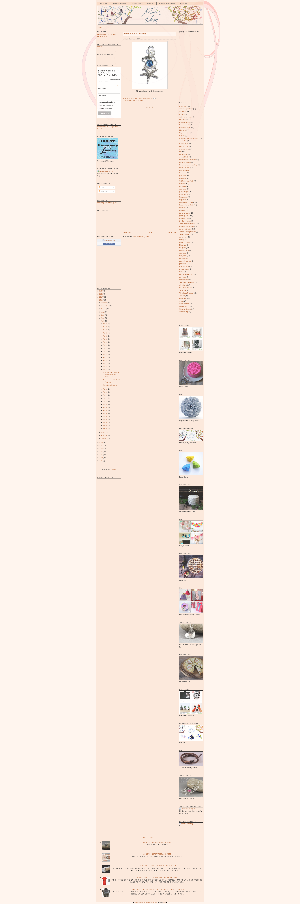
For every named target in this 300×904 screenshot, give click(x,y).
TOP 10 (182, 296)
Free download (184, 170)
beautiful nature (184, 122)
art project (182, 111)
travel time (182, 298)
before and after (184, 125)
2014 (101, 445)
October (104, 303)
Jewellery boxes (184, 213)
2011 (101, 455)
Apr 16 (105, 366)
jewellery (182, 210)
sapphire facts (184, 280)
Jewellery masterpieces (187, 224)
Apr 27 (105, 333)
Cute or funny (183, 146)
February (104, 435)
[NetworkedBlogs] (109, 240)
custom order (183, 143)
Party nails (183, 256)
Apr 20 (105, 354)
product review (184, 269)
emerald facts (184, 157)
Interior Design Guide (186, 205)
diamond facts (184, 149)
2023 (101, 291)
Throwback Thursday (186, 293)
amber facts (183, 106)
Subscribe (182, 290)
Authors (183, 3)
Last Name (102, 95)
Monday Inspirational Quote (157, 842)
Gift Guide (182, 178)
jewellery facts (184, 215)
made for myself (184, 242)
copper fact (183, 141)
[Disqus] (149, 140)
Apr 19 (105, 357)
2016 (101, 300)
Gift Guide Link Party (186, 181)
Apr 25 (105, 339)
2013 (101, 448)
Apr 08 (105, 407)
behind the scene (185, 127)
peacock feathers (185, 261)
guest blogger (183, 192)
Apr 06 (105, 413)
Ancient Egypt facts (186, 109)
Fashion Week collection (187, 160)
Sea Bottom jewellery (186, 282)
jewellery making (185, 221)
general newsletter (105, 108)
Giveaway (182, 186)
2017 (101, 297)
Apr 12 (105, 395)
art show (182, 114)
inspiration (182, 200)
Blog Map (104, 3)
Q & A (181, 272)
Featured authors (185, 162)
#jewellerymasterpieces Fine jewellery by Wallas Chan (111, 374)
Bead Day (182, 119)
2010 (101, 458)
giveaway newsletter (106, 105)
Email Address (108, 82)
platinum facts (184, 266)
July (102, 312)
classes (182, 135)
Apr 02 (105, 426)
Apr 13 (105, 392)
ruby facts (182, 277)
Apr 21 (105, 351)
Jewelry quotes (184, 234)
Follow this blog (109, 243)
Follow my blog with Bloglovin (107, 203)
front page (182, 173)
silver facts (183, 285)
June (102, 315)
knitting (181, 240)
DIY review (183, 154)
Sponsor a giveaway (167, 3)
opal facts (182, 253)
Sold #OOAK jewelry (110, 385)
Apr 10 (105, 401)
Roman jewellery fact (186, 274)
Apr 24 (105, 342)
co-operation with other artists (189, 138)
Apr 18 (105, 360)
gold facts (182, 189)
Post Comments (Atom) (141, 236)
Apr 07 (105, 410)
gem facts (182, 175)
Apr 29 (105, 327)
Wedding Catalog (185, 309)
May (102, 318)
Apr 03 (105, 422)
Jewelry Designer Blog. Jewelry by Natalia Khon (145, 902)
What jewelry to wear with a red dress (157, 877)
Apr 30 (105, 324)
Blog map (182, 130)
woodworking (183, 312)
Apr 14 (105, 389)
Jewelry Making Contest (187, 232)
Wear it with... (184, 306)
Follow (99, 47)
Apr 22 (105, 348)
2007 (101, 461)
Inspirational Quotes (186, 202)
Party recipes (183, 258)
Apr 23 (105, 345)
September (105, 306)
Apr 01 (105, 429)
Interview (182, 208)
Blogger (113, 469)
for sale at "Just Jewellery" (188, 165)
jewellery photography (186, 226)
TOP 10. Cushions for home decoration (157, 866)
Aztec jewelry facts (185, 117)
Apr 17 (105, 363)
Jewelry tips (183, 237)
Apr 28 (105, 330)
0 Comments (147, 98)
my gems (182, 248)
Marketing (182, 245)
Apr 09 (105, 404)
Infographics (183, 197)
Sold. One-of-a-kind (135, 101)
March (103, 432)
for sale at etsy (184, 168)
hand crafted (183, 194)
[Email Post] (154, 98)
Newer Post (127, 232)
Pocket (164, 902)
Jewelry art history (185, 229)
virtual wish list (184, 304)
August (103, 309)
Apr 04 (105, 419)
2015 (101, 442)
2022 (101, 294)
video (181, 301)
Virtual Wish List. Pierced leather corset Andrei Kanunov (157, 889)
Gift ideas (182, 183)
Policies (150, 3)
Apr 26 (105, 336)
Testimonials (136, 3)
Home (100, 28)
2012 (101, 451)
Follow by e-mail (119, 3)
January (104, 438)
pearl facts (182, 264)
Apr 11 (105, 398)
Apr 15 (105, 369)
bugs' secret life (184, 133)
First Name (102, 88)
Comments (104, 191)
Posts (102, 187)
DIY (180, 151)
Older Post (172, 232)
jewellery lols (183, 218)
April (102, 321)
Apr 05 (105, 416)
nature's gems (184, 250)
